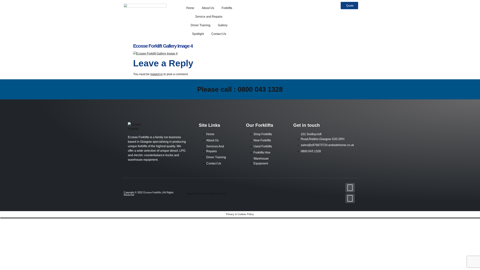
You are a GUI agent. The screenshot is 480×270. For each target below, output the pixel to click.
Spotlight (198, 33)
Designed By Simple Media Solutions (206, 193)
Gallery (222, 25)
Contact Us (218, 33)
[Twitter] (350, 198)
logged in (156, 74)
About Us (208, 8)
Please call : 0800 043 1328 (240, 89)
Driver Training (200, 25)
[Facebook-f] (350, 187)
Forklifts (227, 8)
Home (190, 8)
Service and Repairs (209, 16)
